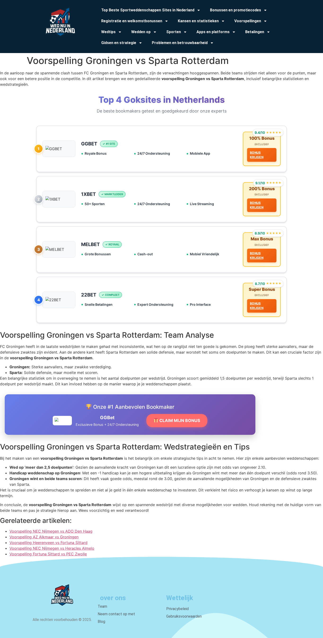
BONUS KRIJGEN (256, 155)
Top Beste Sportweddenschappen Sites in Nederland (147, 10)
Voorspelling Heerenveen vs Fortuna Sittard (48, 542)
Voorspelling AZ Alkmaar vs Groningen (44, 537)
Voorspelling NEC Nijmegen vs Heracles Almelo (51, 548)
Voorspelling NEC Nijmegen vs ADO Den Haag (50, 531)
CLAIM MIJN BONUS (179, 420)
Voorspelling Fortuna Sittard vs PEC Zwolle (48, 554)
